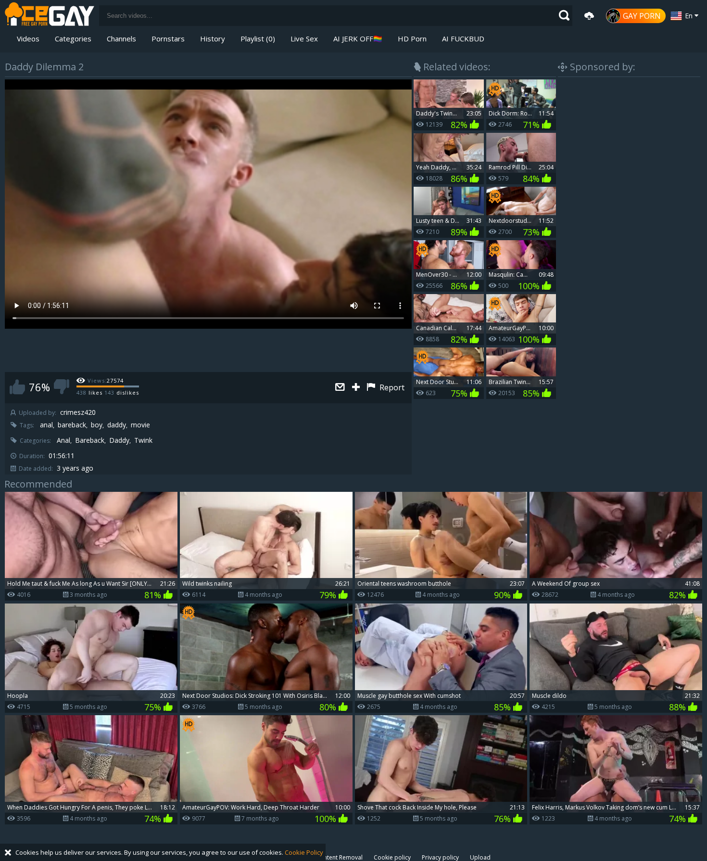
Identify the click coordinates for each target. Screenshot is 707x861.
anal (46, 425)
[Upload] (589, 15)
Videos (28, 38)
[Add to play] (357, 387)
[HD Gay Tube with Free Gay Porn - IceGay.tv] (49, 15)
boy (96, 425)
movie (140, 425)
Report (391, 387)
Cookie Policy (304, 852)
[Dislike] (61, 387)
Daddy (119, 440)
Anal (63, 440)
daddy (116, 425)
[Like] (17, 387)
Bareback (89, 440)
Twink (143, 440)
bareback (72, 425)
